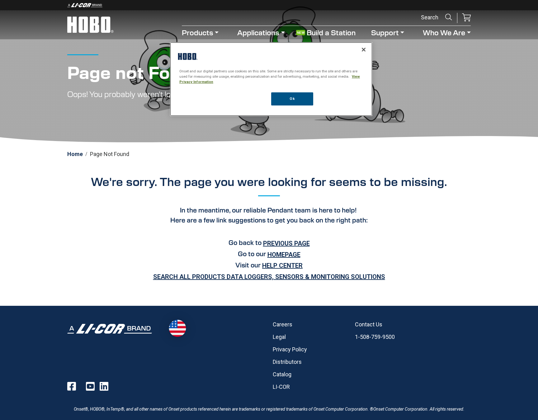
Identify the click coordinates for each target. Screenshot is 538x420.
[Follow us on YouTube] (90, 386)
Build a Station (331, 32)
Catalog (282, 374)
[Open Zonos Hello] (177, 328)
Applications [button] (258, 32)
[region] (271, 79)
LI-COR (281, 386)
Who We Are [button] (444, 32)
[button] (466, 18)
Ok (292, 98)
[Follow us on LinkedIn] (104, 386)
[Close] (363, 49)
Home (75, 154)
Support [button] (385, 32)
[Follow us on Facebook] (71, 386)
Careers (282, 324)
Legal (279, 337)
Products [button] (197, 32)
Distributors (287, 362)
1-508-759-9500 (375, 337)
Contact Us (368, 324)
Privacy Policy (290, 349)
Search (448, 17)
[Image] (269, 5)
